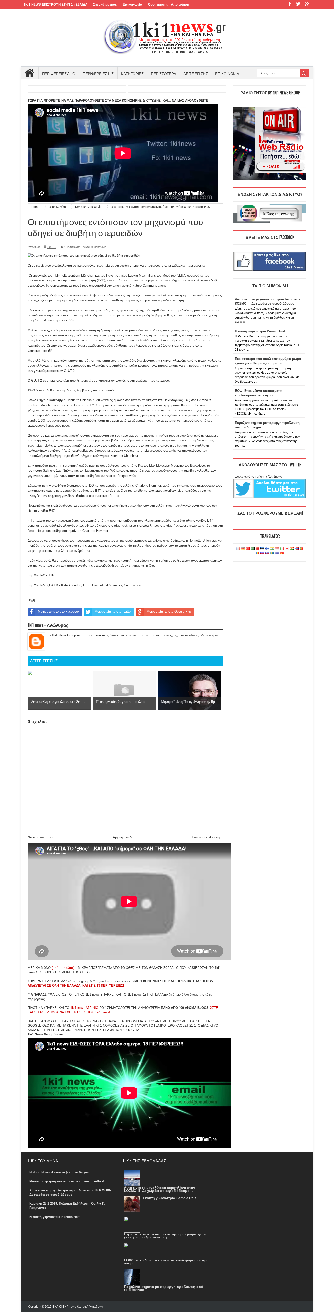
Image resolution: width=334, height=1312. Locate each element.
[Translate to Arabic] (253, 549)
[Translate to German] (243, 549)
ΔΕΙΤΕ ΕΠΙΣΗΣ (195, 73)
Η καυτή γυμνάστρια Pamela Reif (260, 331)
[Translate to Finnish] (267, 549)
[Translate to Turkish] (248, 549)
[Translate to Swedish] (272, 553)
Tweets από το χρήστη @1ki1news (257, 476)
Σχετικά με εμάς (105, 4)
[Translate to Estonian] (262, 549)
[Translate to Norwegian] (297, 549)
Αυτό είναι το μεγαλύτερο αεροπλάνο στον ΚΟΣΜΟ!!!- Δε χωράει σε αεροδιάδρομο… (159, 1189)
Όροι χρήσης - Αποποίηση (168, 4)
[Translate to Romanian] (257, 553)
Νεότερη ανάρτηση (41, 837)
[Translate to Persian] (292, 549)
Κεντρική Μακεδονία (94, 246)
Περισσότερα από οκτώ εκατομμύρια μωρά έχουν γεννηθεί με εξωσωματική (165, 1235)
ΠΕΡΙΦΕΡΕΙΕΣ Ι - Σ (98, 73)
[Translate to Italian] (282, 549)
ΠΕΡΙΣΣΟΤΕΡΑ (163, 73)
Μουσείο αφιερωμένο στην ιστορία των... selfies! (66, 1181)
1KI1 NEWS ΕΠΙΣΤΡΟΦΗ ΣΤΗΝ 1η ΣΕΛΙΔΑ (55, 4)
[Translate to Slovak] (267, 553)
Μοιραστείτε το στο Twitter (113, 611)
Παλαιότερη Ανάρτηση (207, 837)
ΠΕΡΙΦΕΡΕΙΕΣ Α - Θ (58, 73)
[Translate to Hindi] (272, 549)
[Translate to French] (238, 549)
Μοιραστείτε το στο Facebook (58, 611)
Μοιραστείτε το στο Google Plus (169, 611)
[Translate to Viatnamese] (282, 553)
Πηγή (31, 600)
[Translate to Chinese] (257, 549)
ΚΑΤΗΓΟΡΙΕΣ (132, 73)
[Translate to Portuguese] (301, 549)
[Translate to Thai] (277, 553)
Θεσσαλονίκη (72, 246)
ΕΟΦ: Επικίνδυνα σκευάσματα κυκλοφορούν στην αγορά (165, 1262)
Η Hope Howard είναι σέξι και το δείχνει (59, 1172)
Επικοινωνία (132, 4)
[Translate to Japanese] (287, 549)
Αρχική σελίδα (123, 837)
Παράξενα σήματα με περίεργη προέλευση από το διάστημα (163, 1288)
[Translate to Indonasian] (277, 549)
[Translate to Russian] (262, 553)
